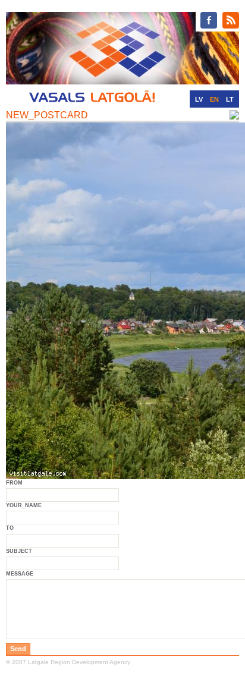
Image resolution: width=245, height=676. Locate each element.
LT (230, 99)
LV (199, 99)
